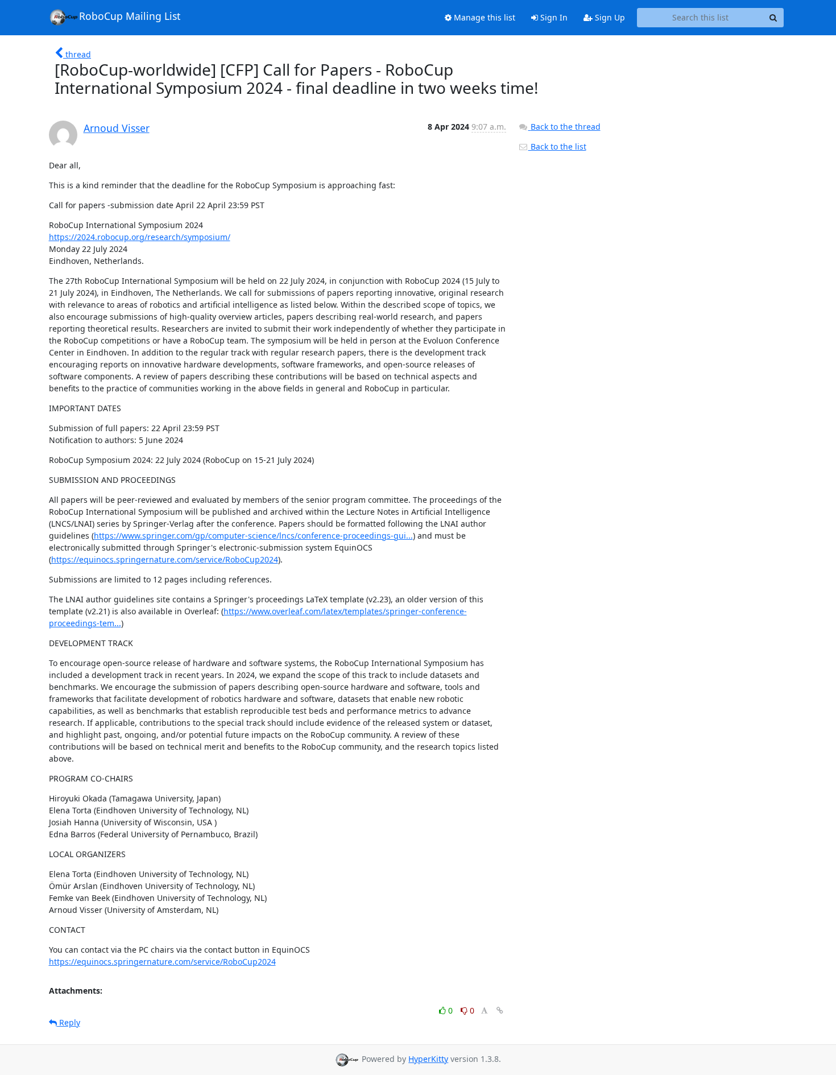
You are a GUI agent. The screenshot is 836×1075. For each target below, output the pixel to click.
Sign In (553, 17)
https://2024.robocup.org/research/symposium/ (139, 236)
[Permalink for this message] (500, 1010)
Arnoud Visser (117, 128)
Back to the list (557, 146)
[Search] (773, 17)
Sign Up (609, 17)
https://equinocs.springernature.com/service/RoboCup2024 (164, 559)
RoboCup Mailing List (129, 16)
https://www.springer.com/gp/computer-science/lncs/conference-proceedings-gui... (253, 535)
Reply (68, 1022)
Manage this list (483, 17)
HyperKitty (428, 1058)
